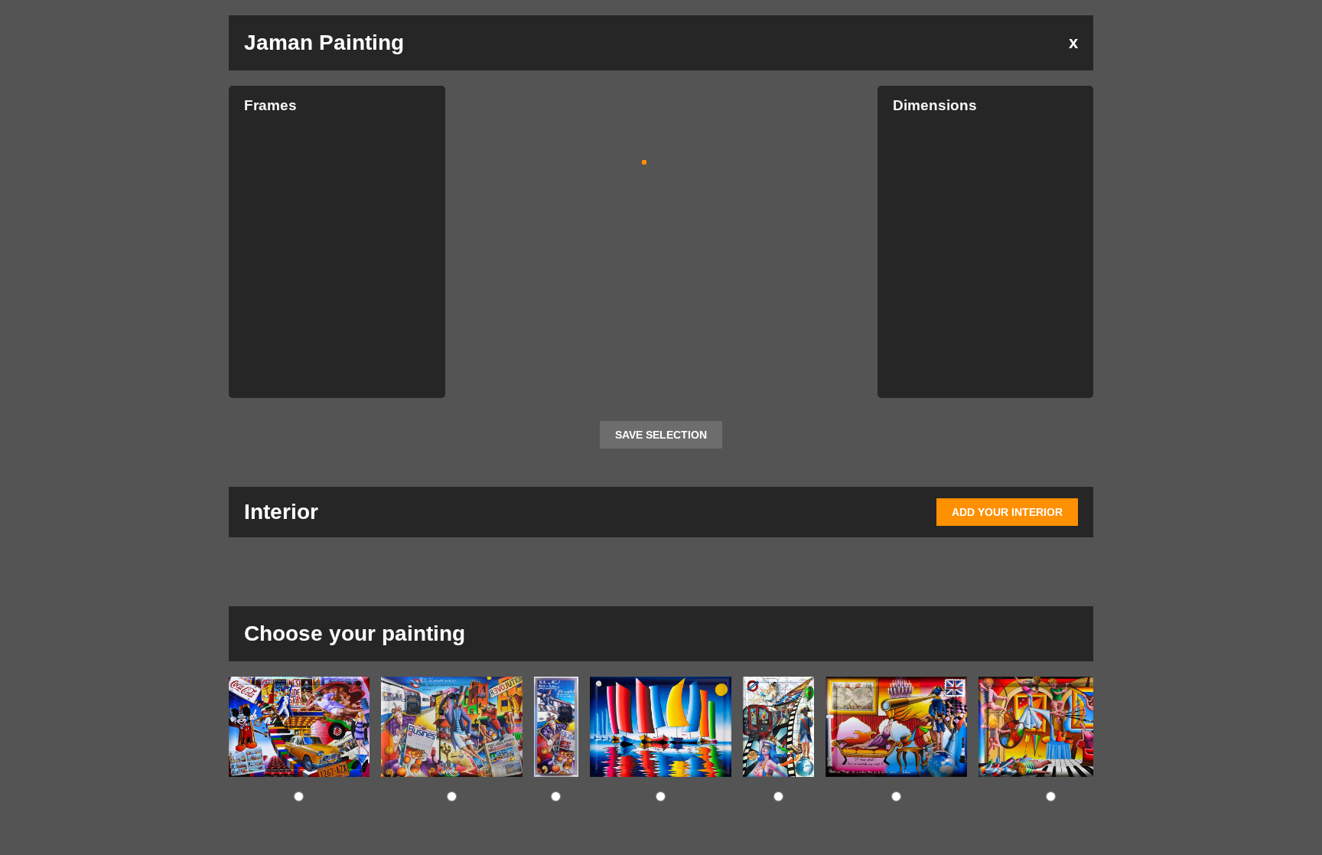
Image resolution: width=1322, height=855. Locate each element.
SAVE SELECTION (661, 435)
